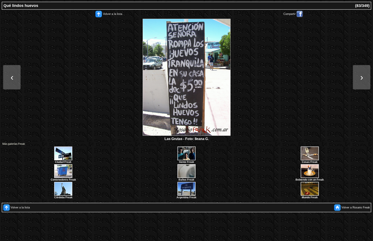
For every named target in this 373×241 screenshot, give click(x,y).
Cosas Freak (310, 162)
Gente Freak (186, 162)
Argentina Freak (186, 197)
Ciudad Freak (63, 162)
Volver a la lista (112, 14)
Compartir (289, 14)
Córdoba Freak (63, 197)
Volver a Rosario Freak (355, 207)
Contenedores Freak (63, 179)
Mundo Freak (310, 197)
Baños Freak (186, 179)
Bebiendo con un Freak (310, 179)
